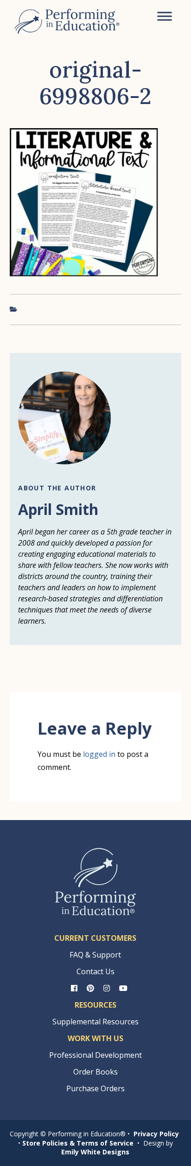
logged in (99, 754)
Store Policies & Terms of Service (78, 1143)
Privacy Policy (156, 1133)
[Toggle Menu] (164, 16)
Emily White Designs (95, 1151)
